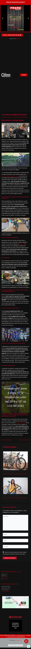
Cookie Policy (19, 645)
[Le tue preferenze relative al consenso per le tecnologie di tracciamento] (28, 646)
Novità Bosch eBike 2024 (11, 496)
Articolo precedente (6, 439)
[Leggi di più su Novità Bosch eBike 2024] (15, 485)
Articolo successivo (24, 439)
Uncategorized (16, 473)
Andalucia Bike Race (20, 422)
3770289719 (5, 579)
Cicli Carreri (21, 244)
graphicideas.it (18, 640)
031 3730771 (18, 38)
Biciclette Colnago (9, 472)
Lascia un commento (7, 117)
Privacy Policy (12, 645)
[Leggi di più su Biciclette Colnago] (15, 460)
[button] (3, 18)
